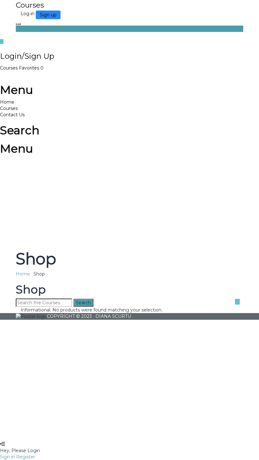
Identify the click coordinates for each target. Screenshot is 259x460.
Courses (9, 68)
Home (7, 102)
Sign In (56, 431)
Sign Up (39, 431)
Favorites (31, 68)
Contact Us (12, 115)
